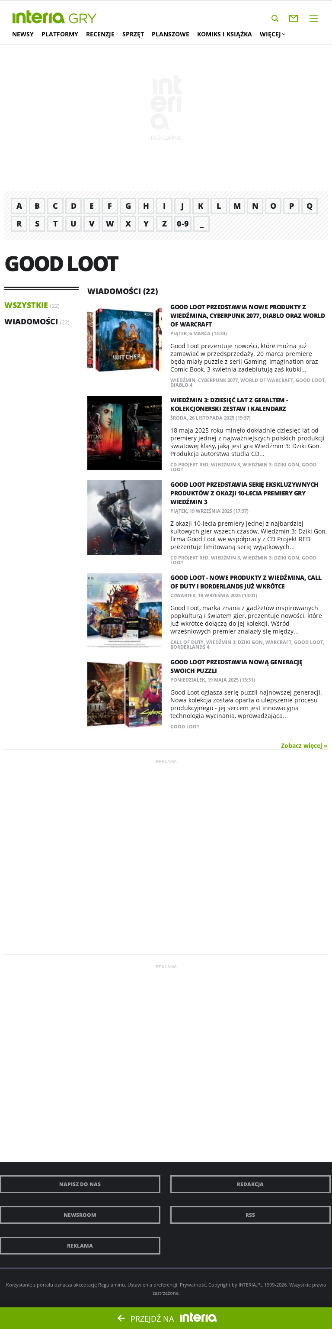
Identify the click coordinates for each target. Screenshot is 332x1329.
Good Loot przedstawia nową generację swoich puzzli (236, 666)
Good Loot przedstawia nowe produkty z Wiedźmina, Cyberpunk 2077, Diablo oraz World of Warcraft (247, 315)
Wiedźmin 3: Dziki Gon (271, 464)
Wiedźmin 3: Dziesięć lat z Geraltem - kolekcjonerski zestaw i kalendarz (229, 404)
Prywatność (193, 1284)
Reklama (80, 1245)
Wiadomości (31, 321)
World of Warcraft (266, 380)
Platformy (60, 34)
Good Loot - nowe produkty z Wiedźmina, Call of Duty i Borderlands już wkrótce (246, 581)
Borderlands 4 (189, 646)
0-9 (183, 223)
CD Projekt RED (189, 464)
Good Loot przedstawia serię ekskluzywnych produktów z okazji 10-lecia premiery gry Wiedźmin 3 (244, 493)
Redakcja (250, 1184)
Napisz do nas (80, 1184)
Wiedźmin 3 (225, 464)
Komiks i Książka (224, 34)
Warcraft (278, 642)
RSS (250, 1215)
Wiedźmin (182, 380)
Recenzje (100, 34)
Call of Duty (187, 642)
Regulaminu (111, 1284)
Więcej (270, 34)
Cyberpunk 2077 (218, 380)
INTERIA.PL (251, 1284)
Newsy (23, 34)
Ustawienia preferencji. (153, 1284)
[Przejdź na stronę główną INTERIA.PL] (39, 17)
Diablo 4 (181, 385)
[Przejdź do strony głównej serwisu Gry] (83, 18)
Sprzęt (133, 34)
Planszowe (170, 34)
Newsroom (80, 1215)
